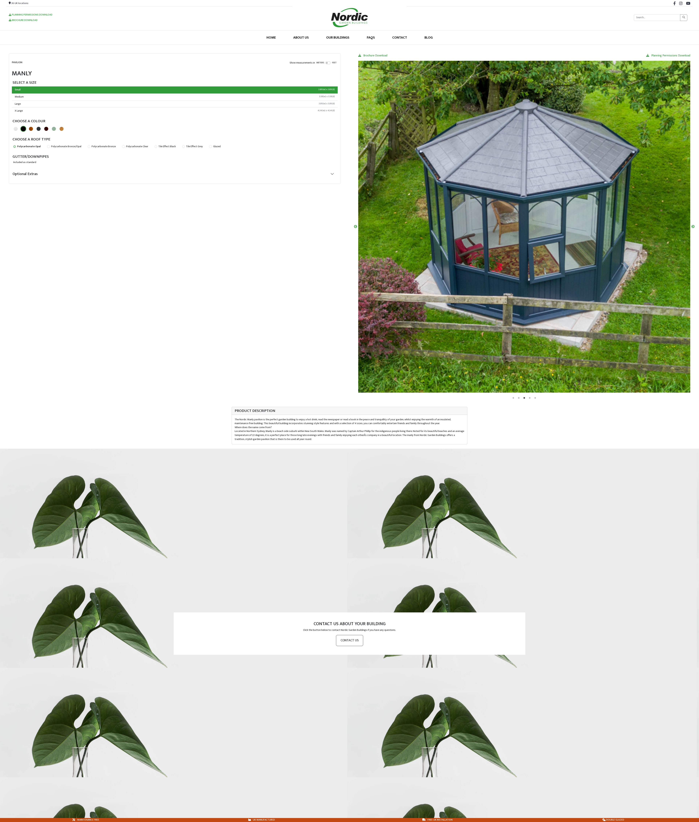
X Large (175, 111)
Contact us (350, 640)
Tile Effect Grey (194, 146)
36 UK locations (19, 3)
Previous (355, 227)
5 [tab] (535, 398)
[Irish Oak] (61, 129)
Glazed (217, 146)
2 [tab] (519, 398)
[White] (15, 129)
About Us (301, 37)
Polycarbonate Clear (137, 146)
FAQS (371, 37)
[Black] (23, 129)
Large (175, 104)
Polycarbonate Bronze (103, 146)
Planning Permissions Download (31, 15)
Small (175, 90)
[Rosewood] (46, 129)
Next (693, 227)
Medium (175, 97)
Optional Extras (25, 174)
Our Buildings (337, 37)
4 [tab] (530, 398)
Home (271, 37)
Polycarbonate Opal (29, 146)
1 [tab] (513, 398)
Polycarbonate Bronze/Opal (66, 146)
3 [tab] (524, 398)
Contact (399, 37)
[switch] (328, 62)
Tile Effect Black (167, 146)
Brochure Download (24, 20)
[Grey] (38, 129)
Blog (428, 37)
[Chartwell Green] (54, 129)
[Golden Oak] (31, 129)
